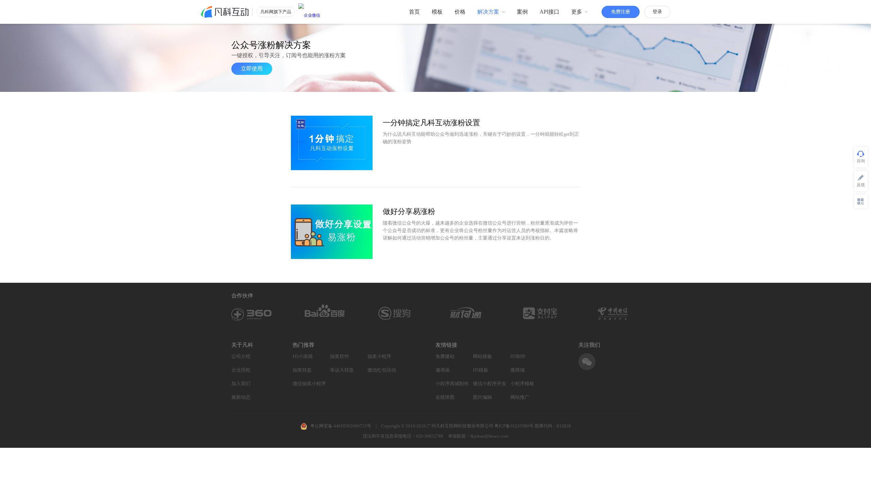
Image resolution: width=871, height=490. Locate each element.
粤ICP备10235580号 (513, 425)
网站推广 (519, 397)
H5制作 (518, 356)
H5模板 (480, 370)
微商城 (517, 370)
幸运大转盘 (342, 370)
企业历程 (240, 370)
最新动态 (240, 397)
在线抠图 (445, 397)
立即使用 (252, 68)
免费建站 (445, 356)
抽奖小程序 (379, 356)
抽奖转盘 (302, 370)
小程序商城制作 (452, 383)
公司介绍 (240, 356)
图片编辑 (482, 397)
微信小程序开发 (489, 383)
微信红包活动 (381, 370)
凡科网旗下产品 (275, 11)
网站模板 (482, 356)
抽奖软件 (339, 356)
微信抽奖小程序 (309, 383)
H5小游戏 (303, 356)
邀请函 (443, 370)
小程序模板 (522, 383)
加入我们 (240, 383)
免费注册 (620, 11)
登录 (657, 11)
